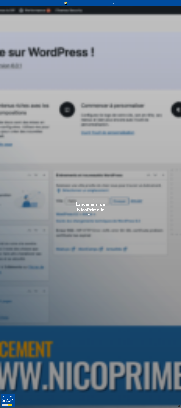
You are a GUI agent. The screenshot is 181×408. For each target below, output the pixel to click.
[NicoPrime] (66, 3)
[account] (115, 3)
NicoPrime (91, 214)
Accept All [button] (10, 404)
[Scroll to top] (179, 406)
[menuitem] (72, 3)
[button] (109, 3)
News (86, 200)
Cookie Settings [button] (5, 404)
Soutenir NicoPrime (73, 3)
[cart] (116, 3)
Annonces (83, 200)
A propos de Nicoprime (87, 3)
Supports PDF (95, 3)
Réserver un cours (80, 3)
